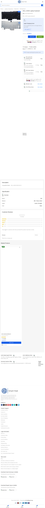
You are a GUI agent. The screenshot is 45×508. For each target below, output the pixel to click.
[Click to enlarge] (2, 28)
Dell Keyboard (22, 8)
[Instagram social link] (6, 405)
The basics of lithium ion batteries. (8, 460)
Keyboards (16, 8)
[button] (11, 343)
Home (1, 8)
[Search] (42, 5)
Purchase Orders (4, 416)
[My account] (42, 2)
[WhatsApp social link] (33, 49)
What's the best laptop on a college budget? (9, 468)
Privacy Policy (3, 437)
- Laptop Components (8, 8)
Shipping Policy (4, 443)
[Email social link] (29, 49)
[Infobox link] (8, 355)
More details (40, 84)
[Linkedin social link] (32, 49)
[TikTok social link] (16, 405)
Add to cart (32, 36)
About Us (2, 433)
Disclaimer (3, 441)
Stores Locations (4, 414)
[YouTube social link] (8, 405)
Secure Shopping (4, 418)
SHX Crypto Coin (4, 451)
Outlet (2, 424)
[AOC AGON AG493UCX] (11, 289)
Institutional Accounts (5, 428)
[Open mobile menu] (1, 2)
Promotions (3, 422)
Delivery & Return (4, 447)
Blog (2, 458)
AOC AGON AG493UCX (6, 334)
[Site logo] (22, 1)
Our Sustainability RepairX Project (7, 453)
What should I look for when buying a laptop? (10, 466)
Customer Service (4, 410)
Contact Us (3, 412)
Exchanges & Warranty (5, 445)
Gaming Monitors (4, 335)
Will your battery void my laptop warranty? (9, 462)
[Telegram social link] (35, 49)
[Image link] (9, 390)
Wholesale (3, 420)
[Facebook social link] (26, 49)
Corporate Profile (4, 435)
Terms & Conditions (5, 449)
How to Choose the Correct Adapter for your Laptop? (11, 464)
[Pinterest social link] (30, 49)
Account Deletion (4, 439)
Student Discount (4, 426)
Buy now (40, 36)
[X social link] (27, 49)
